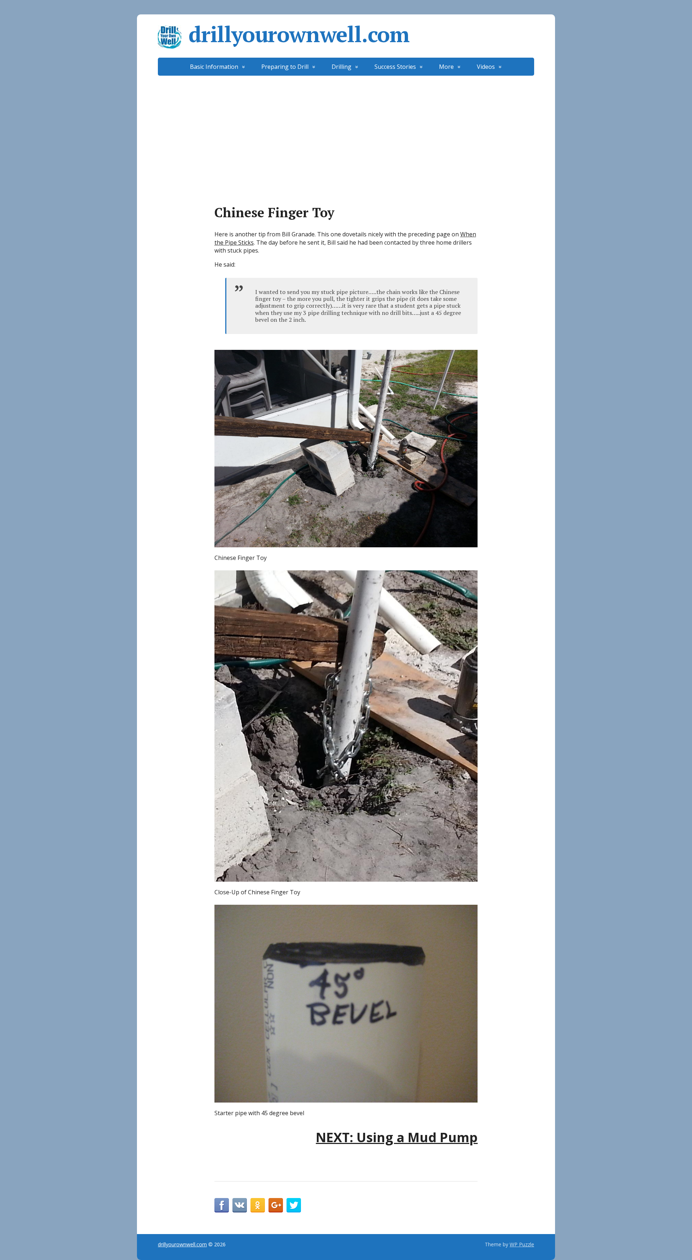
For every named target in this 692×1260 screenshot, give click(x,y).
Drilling (341, 67)
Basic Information (214, 67)
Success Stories (395, 67)
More (446, 67)
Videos (486, 67)
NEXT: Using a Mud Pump (397, 1137)
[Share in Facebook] (221, 1205)
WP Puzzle (522, 1244)
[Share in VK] (239, 1205)
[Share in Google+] (276, 1205)
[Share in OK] (257, 1205)
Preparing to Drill (285, 67)
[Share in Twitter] (294, 1205)
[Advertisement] (346, 129)
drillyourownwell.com (298, 34)
